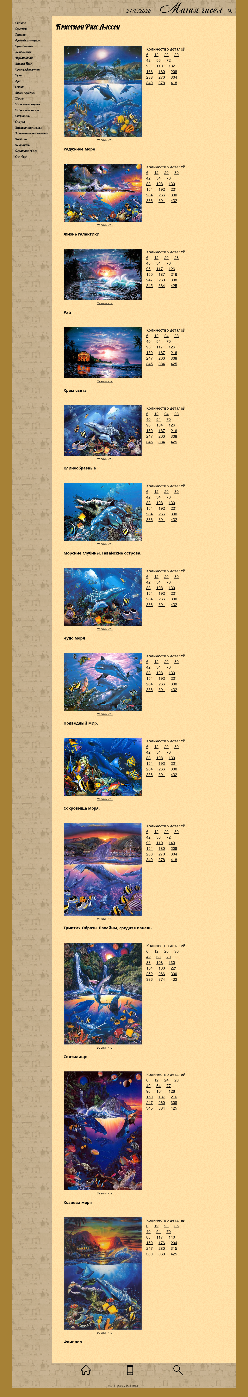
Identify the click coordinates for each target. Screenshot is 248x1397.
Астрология (23, 52)
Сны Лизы (21, 156)
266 (161, 195)
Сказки (20, 122)
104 (159, 425)
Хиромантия (24, 58)
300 (174, 195)
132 (172, 66)
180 (161, 71)
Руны (18, 75)
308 (174, 280)
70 (168, 178)
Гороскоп (21, 29)
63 (158, 956)
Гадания (20, 34)
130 (172, 183)
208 (174, 71)
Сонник (20, 87)
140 (172, 1237)
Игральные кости (27, 110)
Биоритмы (22, 116)
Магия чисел (190, 8)
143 (172, 842)
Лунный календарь (27, 40)
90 (148, 66)
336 (149, 200)
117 (159, 268)
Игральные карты (27, 104)
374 (161, 979)
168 (149, 71)
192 (161, 189)
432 (174, 200)
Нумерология (24, 46)
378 (161, 82)
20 (166, 54)
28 (176, 257)
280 (161, 1248)
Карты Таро (23, 63)
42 (148, 60)
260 (161, 280)
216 (174, 274)
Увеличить (105, 140)
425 (174, 285)
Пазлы (19, 98)
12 (156, 54)
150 (149, 274)
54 (158, 178)
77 (168, 1085)
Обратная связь (26, 151)
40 (148, 263)
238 (149, 77)
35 (176, 1226)
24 (166, 335)
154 (149, 189)
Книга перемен (25, 93)
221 (174, 189)
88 (148, 183)
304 (174, 77)
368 (161, 1254)
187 (161, 274)
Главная (20, 23)
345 (149, 285)
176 (161, 1242)
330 (149, 1254)
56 (158, 60)
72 (168, 60)
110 (159, 66)
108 (159, 183)
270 (161, 77)
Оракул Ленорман (27, 69)
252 (149, 973)
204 (174, 1242)
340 (149, 82)
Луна (18, 81)
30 (176, 54)
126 (172, 268)
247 (149, 280)
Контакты (22, 145)
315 (174, 1248)
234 (149, 195)
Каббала (21, 139)
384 (161, 285)
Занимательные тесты (31, 133)
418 (174, 82)
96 (148, 268)
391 (161, 200)
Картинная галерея (28, 127)
